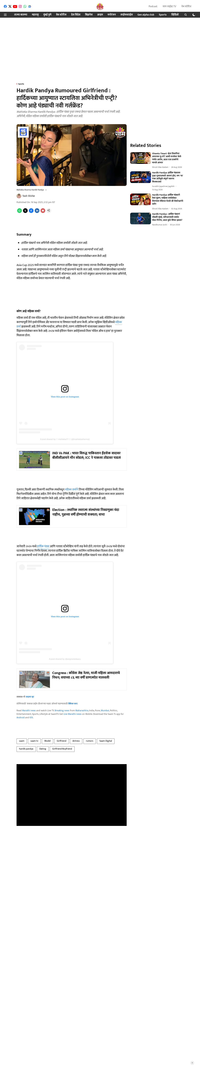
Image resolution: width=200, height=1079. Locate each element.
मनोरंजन (112, 15)
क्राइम (100, 15)
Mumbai (105, 711)
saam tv (34, 741)
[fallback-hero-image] (140, 158)
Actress (76, 741)
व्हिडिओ (175, 15)
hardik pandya (26, 749)
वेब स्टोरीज (186, 6)
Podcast (153, 6)
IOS (31, 718)
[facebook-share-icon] (31, 212)
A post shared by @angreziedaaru (65, 659)
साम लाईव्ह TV (169, 6)
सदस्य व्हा (30, 697)
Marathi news (29, 711)
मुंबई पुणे (47, 15)
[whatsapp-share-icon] (19, 212)
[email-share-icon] (43, 212)
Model (47, 741)
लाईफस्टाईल (126, 15)
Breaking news (62, 711)
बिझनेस (89, 15)
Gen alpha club (145, 15)
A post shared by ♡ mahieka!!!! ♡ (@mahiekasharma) (65, 439)
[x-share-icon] (25, 212)
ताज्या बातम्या (20, 15)
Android (21, 718)
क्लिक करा (72, 704)
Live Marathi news (73, 714)
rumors (89, 741)
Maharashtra (81, 711)
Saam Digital (105, 741)
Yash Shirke (28, 196)
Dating (42, 749)
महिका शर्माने (71, 489)
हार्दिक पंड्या (43, 546)
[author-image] (19, 196)
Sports (163, 15)
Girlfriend (61, 741)
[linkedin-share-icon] (37, 212)
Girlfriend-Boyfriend (62, 749)
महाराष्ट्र (35, 15)
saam (21, 741)
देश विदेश (75, 15)
